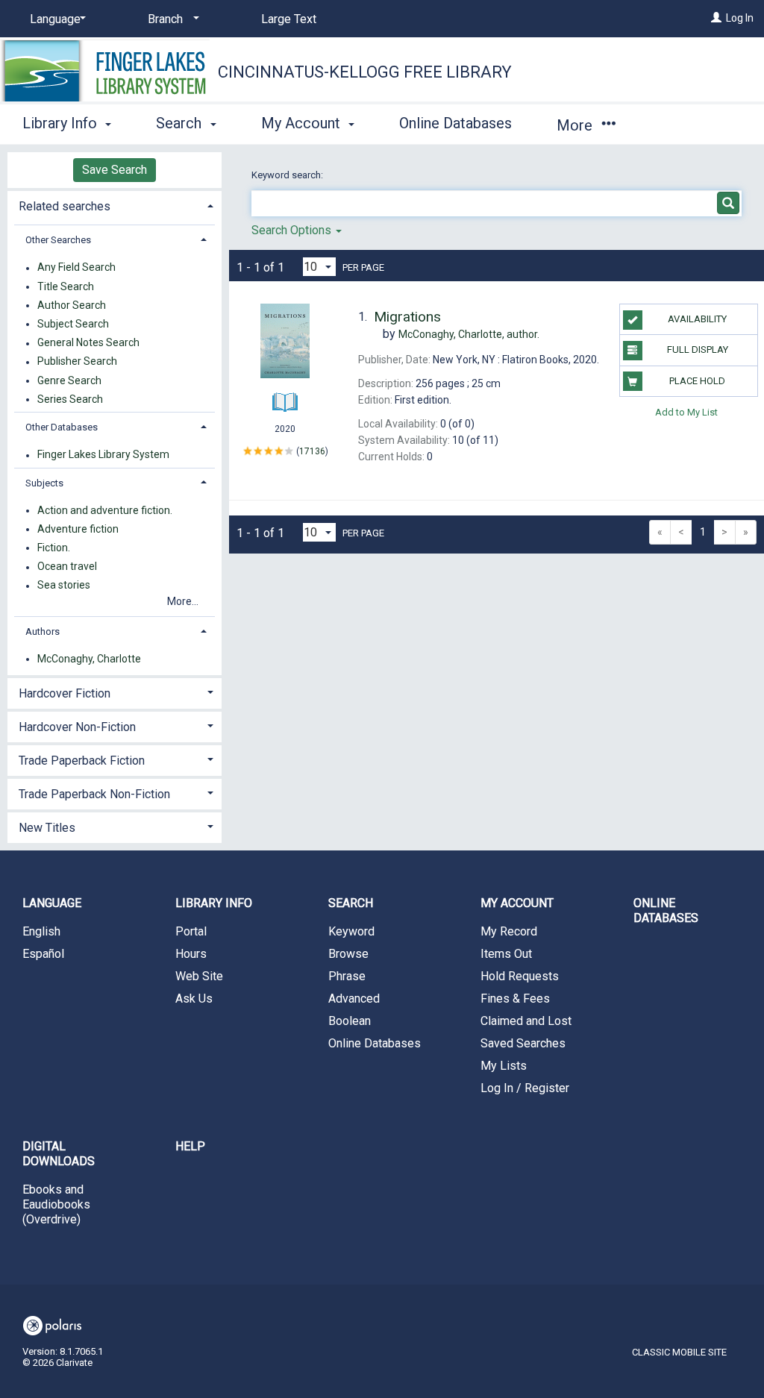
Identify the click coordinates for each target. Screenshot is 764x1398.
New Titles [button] (47, 828)
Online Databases (455, 123)
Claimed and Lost (526, 1021)
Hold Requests (519, 976)
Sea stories (63, 586)
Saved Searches (523, 1043)
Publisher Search (77, 362)
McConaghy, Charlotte (89, 659)
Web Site (199, 976)
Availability (697, 319)
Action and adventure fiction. (104, 510)
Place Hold (697, 380)
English (41, 931)
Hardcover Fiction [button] (64, 693)
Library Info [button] (61, 123)
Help (190, 1146)
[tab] (114, 205)
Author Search (71, 305)
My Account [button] (302, 123)
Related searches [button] (64, 206)
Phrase (347, 976)
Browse (348, 954)
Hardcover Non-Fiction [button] (77, 727)
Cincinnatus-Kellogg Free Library (365, 72)
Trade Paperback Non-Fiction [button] (94, 794)
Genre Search (69, 380)
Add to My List (686, 412)
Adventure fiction (78, 529)
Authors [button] (42, 631)
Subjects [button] (44, 483)
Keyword (351, 931)
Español (43, 954)
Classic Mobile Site (679, 1352)
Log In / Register (524, 1088)
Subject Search (73, 324)
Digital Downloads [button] (58, 1153)
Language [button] (51, 903)
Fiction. (53, 548)
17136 (312, 450)
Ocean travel (67, 567)
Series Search (70, 399)
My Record (508, 931)
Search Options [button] (292, 230)
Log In (740, 18)
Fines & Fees (515, 998)
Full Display (697, 349)
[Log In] (716, 18)
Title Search (65, 286)
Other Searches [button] (58, 239)
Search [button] (180, 123)
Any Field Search (76, 268)
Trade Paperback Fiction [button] (82, 760)
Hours (191, 954)
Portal (191, 931)
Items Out (506, 954)
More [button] (576, 125)
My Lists (503, 1066)
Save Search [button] (114, 170)
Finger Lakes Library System (103, 455)
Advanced (354, 998)
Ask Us (194, 998)
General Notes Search (88, 343)
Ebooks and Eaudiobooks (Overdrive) (56, 1204)
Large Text (288, 19)
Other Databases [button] (61, 427)
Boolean (349, 1021)
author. (468, 334)
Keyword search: (288, 175)
